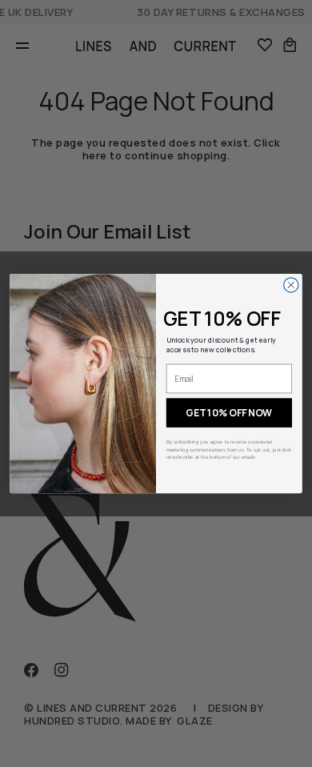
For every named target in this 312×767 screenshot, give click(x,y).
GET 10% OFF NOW (229, 412)
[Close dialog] (291, 285)
